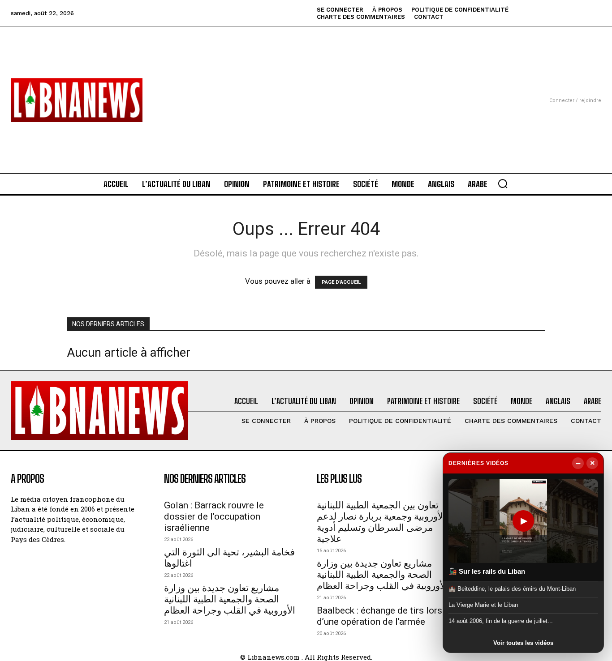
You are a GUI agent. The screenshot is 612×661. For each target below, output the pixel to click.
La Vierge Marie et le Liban (483, 604)
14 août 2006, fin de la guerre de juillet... (500, 621)
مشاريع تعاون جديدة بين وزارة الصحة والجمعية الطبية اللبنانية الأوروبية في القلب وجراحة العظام (229, 599)
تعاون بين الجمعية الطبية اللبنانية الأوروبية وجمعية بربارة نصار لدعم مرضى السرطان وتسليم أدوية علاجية (381, 522)
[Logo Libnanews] (76, 100)
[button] (502, 183)
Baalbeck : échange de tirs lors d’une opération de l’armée (379, 616)
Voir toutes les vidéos (523, 643)
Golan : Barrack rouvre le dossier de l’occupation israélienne (214, 516)
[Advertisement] (306, 89)
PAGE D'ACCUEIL (341, 282)
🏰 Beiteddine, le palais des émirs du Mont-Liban (512, 588)
